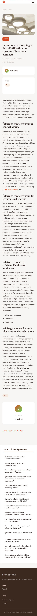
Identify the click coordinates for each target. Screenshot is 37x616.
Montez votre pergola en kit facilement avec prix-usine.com (18, 540)
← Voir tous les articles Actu (12, 431)
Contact (4, 603)
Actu (10, 9)
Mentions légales (7, 600)
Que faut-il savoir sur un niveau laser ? (18, 534)
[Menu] (33, 1)
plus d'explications (11, 190)
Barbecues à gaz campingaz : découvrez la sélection (15, 457)
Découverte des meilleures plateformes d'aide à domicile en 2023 (18, 513)
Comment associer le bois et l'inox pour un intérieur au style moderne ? (18, 556)
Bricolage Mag (9, 574)
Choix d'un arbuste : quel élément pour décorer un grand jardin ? (17, 500)
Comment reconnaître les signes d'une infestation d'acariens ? (18, 527)
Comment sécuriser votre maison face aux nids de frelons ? (18, 520)
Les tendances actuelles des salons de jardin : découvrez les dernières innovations (18, 548)
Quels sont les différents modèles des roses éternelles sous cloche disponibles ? (18, 479)
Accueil (4, 9)
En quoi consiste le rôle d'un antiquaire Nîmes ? (15, 464)
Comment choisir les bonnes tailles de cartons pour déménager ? (18, 471)
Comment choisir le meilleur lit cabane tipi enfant (16, 486)
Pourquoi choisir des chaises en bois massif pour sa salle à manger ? (18, 493)
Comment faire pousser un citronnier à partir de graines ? (18, 507)
